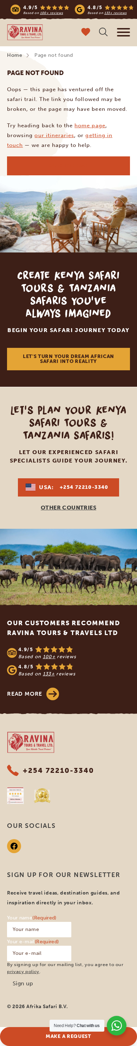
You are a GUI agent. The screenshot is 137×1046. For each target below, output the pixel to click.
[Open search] (103, 33)
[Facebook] (14, 846)
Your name (32, 918)
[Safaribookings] (15, 795)
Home (14, 55)
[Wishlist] (85, 33)
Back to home (68, 166)
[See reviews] (68, 661)
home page (89, 125)
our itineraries (54, 135)
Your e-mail (33, 942)
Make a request (68, 1036)
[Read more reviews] (72, 9)
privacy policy (23, 971)
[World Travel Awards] (42, 795)
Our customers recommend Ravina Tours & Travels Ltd (63, 628)
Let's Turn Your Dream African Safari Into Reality (68, 358)
